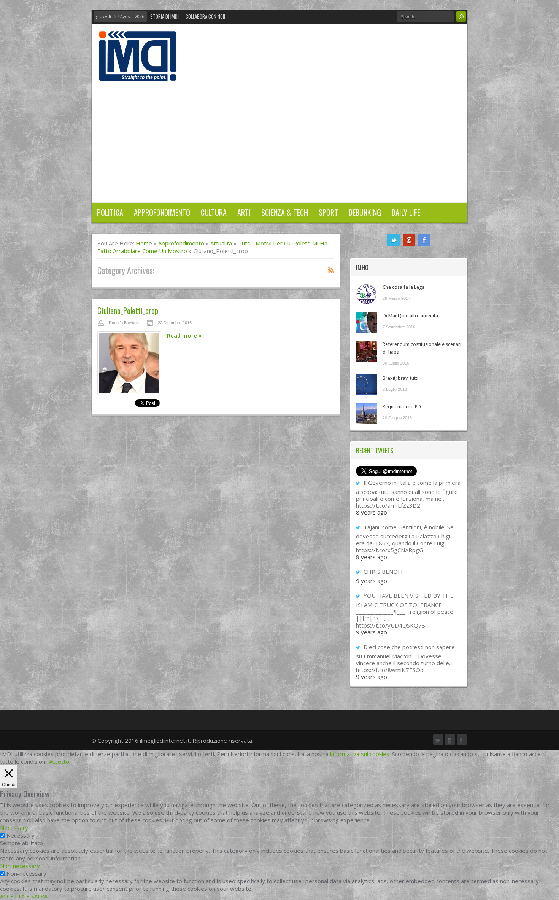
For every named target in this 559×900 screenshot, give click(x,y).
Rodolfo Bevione (124, 322)
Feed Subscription (331, 270)
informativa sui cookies (359, 754)
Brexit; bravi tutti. (401, 378)
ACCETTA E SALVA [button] (24, 896)
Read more (184, 335)
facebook (424, 240)
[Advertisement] (279, 137)
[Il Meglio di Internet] (137, 73)
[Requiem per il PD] (366, 413)
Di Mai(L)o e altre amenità (410, 316)
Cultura (214, 212)
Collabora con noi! (205, 16)
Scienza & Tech (284, 212)
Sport (328, 212)
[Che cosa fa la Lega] (366, 294)
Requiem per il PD (402, 406)
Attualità (221, 243)
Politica (110, 212)
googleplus (409, 240)
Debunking (365, 212)
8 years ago (371, 512)
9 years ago (371, 581)
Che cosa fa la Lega (404, 287)
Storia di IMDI (164, 16)
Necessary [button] (14, 828)
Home (144, 243)
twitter (393, 240)
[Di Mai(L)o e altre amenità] (366, 322)
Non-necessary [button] (20, 866)
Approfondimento (162, 212)
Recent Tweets (374, 450)
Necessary (20, 835)
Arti (244, 212)
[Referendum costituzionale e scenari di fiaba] (366, 351)
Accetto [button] (59, 761)
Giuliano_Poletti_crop (127, 310)
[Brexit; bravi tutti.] (366, 384)
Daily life (406, 212)
